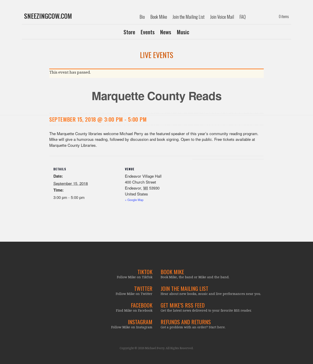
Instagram (140, 321)
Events (148, 32)
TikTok (144, 271)
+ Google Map (134, 200)
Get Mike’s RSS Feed (183, 305)
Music (183, 32)
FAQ (242, 16)
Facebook (141, 305)
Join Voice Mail (222, 16)
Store (129, 32)
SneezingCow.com (48, 16)
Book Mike (158, 16)
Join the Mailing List (189, 16)
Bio (142, 16)
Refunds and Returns (186, 321)
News (165, 32)
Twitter (143, 288)
